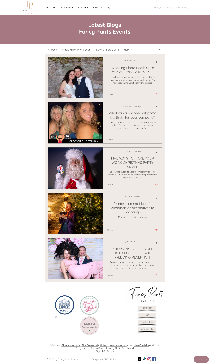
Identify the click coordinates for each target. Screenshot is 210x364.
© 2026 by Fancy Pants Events (62, 359)
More (127, 49)
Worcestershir (118, 345)
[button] (54, 7)
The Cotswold (90, 345)
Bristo (104, 345)
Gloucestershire (70, 345)
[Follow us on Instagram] (149, 359)
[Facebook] (154, 359)
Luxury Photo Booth (107, 49)
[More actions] (157, 62)
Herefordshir (141, 345)
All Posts (52, 49)
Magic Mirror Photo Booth (76, 49)
